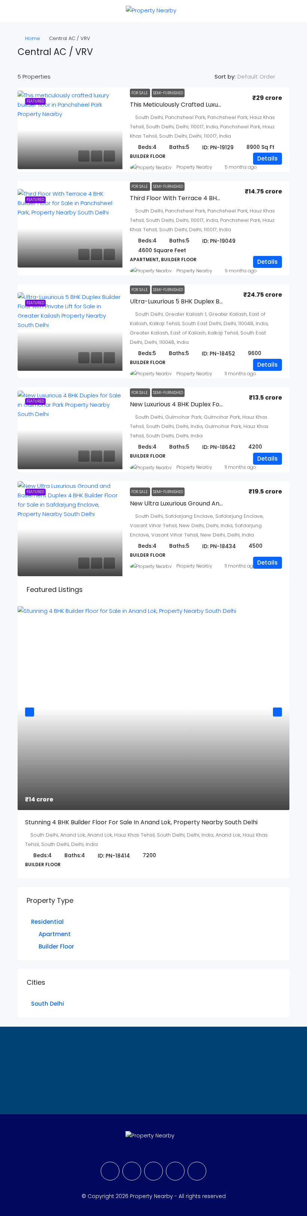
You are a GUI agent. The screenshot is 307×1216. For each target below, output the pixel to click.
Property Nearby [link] (194, 167)
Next (277, 712)
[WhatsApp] (197, 1171)
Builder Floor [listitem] (56, 946)
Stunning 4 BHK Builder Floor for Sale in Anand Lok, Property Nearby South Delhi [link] (141, 822)
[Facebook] (110, 1171)
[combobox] (262, 77)
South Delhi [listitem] (47, 1004)
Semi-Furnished (168, 93)
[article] (153, 742)
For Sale (140, 93)
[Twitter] (131, 1171)
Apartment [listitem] (55, 934)
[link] (70, 130)
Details (267, 158)
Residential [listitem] (47, 922)
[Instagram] (153, 1171)
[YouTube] (175, 1171)
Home (32, 38)
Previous (29, 712)
